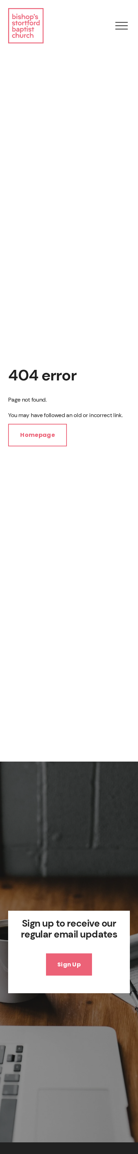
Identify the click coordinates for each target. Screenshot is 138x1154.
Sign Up (69, 964)
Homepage (37, 435)
